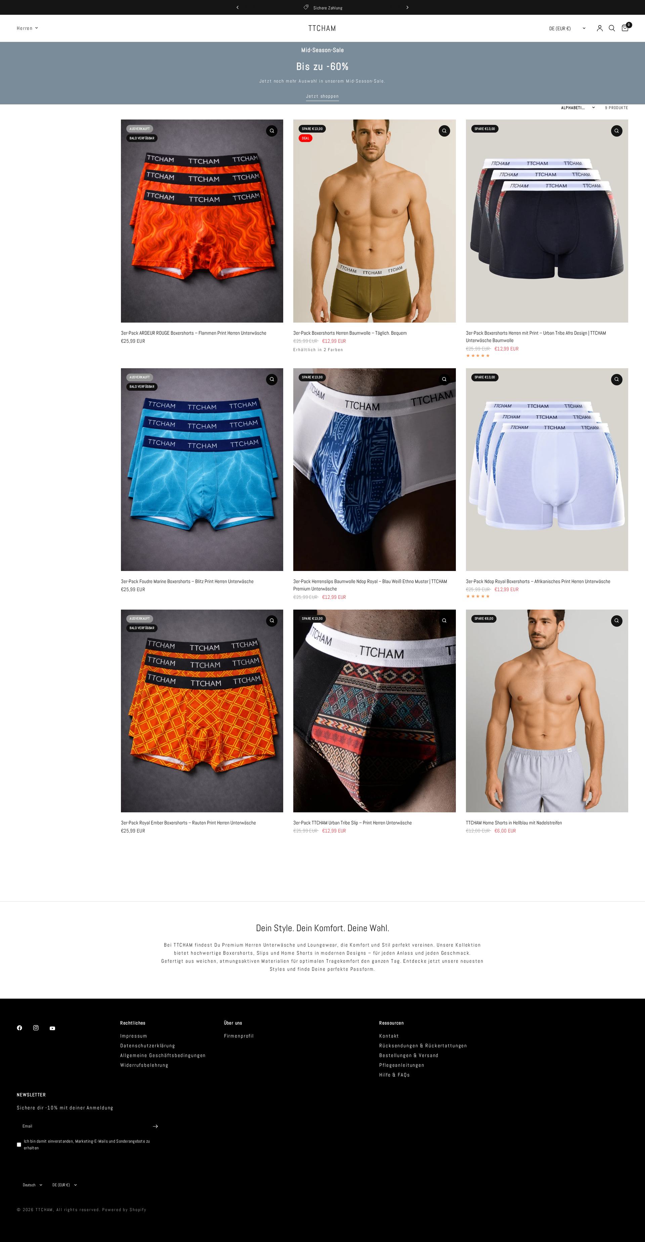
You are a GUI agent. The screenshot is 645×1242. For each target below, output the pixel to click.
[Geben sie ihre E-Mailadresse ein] (155, 1126)
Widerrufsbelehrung (144, 1065)
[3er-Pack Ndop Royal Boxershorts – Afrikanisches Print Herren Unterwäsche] (547, 469)
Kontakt (389, 1036)
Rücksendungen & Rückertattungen (423, 1045)
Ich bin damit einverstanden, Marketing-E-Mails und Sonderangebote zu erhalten (87, 1144)
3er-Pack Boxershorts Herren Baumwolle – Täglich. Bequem (350, 333)
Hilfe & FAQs (394, 1074)
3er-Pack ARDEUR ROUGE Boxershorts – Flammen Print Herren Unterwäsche (193, 333)
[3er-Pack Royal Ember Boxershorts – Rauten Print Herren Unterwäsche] (202, 711)
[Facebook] (24, 1027)
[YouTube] (57, 1028)
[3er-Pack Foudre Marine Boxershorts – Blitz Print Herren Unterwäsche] (202, 469)
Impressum (133, 1036)
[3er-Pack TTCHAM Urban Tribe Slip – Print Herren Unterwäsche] (374, 711)
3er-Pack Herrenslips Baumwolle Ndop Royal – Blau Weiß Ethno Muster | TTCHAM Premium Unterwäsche (370, 585)
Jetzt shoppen (322, 96)
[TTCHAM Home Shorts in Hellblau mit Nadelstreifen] (547, 711)
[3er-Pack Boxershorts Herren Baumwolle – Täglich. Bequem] (374, 221)
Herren (25, 28)
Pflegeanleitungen (402, 1065)
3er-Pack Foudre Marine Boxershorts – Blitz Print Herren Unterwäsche (187, 581)
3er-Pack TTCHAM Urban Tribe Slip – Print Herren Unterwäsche (352, 822)
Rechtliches (132, 1022)
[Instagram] (40, 1027)
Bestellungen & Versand (409, 1055)
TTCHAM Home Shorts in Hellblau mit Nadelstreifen (514, 822)
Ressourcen (391, 1022)
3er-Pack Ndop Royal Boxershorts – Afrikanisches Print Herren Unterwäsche (538, 581)
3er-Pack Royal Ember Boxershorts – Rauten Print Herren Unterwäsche (188, 822)
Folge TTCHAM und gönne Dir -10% (329, 8)
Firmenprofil (239, 1036)
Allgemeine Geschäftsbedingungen (163, 1055)
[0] (623, 28)
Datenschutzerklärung (147, 1045)
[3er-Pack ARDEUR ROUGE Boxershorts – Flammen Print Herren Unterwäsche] (202, 221)
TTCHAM (322, 28)
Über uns (233, 1022)
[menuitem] (30, 28)
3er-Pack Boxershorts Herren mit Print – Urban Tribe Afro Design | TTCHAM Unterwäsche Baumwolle (536, 337)
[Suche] (611, 28)
